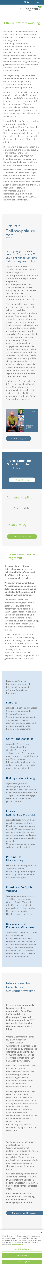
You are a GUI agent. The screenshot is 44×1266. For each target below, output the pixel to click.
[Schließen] (41, 1232)
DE (28, 2)
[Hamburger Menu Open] (4, 9)
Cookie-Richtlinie (17, 1245)
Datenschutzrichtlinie (22, 536)
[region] (22, 1248)
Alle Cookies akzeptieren (22, 1262)
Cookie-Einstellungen (22, 1249)
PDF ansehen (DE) (22, 480)
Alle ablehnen (22, 1255)
